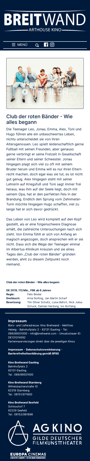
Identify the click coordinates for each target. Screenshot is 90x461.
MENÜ (21, 45)
